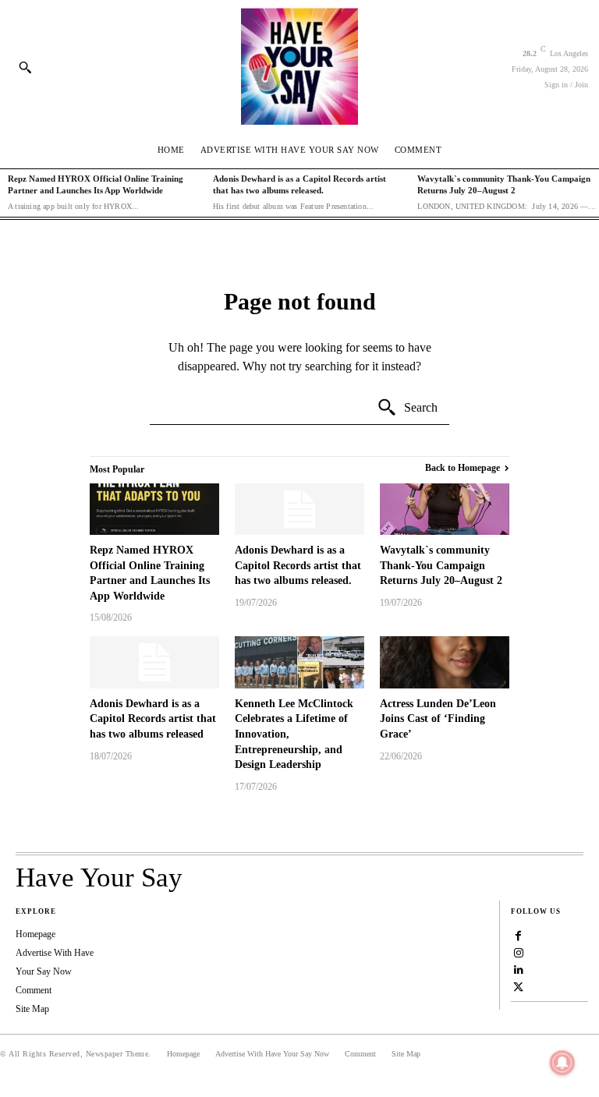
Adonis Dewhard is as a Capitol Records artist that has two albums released (153, 719)
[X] (518, 986)
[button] (25, 67)
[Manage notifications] (562, 1062)
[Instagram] (518, 952)
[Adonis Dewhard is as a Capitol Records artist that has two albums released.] (299, 509)
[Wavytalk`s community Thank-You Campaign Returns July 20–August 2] (444, 509)
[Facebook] (518, 935)
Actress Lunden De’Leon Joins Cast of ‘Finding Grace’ (438, 719)
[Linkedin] (518, 969)
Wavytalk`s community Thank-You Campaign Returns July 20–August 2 (441, 565)
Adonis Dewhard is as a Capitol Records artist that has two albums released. (298, 565)
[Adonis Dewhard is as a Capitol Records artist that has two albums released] (154, 662)
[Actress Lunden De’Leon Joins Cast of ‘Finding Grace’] (444, 662)
